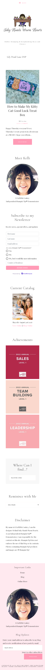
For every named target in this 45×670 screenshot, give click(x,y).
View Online (17, 326)
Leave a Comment (22, 123)
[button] (7, 251)
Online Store (22, 581)
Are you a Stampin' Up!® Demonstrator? (18, 248)
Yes (10, 251)
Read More (22, 142)
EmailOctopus (27, 273)
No (10, 255)
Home (22, 573)
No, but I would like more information (23, 259)
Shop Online (28, 326)
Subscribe (33, 656)
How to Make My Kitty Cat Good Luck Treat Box (22, 110)
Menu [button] (24, 3)
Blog (22, 577)
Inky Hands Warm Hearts (22, 23)
